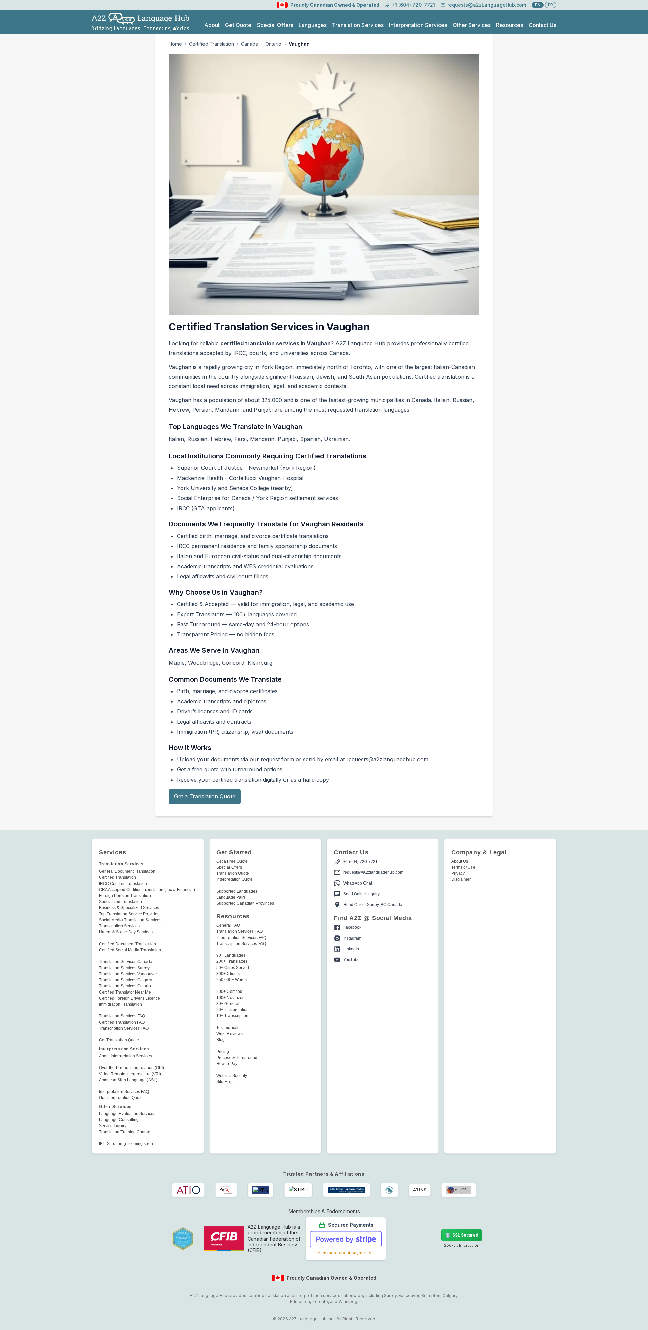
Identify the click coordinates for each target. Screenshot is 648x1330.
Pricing (222, 1051)
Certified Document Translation (127, 944)
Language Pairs (231, 897)
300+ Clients (228, 973)
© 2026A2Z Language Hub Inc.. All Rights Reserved (324, 1318)
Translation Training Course (124, 1132)
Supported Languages (237, 891)
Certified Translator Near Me (125, 992)
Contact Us (542, 25)
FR (550, 4)
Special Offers (275, 25)
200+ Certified (229, 991)
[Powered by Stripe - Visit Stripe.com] (346, 1239)
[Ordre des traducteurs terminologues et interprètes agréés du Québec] (458, 1190)
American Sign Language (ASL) (128, 1080)
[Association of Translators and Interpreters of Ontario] (188, 1190)
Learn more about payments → (345, 1252)
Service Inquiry (112, 1125)
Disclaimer (461, 879)
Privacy (458, 873)
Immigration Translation (120, 1004)
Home (175, 44)
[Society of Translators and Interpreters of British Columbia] (298, 1190)
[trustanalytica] (414, 1238)
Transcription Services (119, 926)
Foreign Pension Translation (125, 895)
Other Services (472, 25)
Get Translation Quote (119, 1040)
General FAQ (228, 925)
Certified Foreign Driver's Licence (129, 998)
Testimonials (227, 1027)
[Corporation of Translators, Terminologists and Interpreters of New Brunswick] (389, 1190)
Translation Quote (232, 873)
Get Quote (238, 25)
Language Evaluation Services (127, 1113)
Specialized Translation (120, 901)
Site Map (224, 1081)
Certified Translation (211, 44)
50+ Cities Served (232, 967)
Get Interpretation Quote (121, 1097)
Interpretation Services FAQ (124, 1091)
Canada (249, 44)
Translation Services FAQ (122, 1016)
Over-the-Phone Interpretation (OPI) (131, 1067)
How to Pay (226, 1063)
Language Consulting (119, 1119)
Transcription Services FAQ (123, 1028)
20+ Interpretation (232, 1009)
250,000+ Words (231, 979)
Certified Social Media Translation (130, 950)
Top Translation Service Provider (129, 914)
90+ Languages (230, 955)
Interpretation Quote (234, 879)
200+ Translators (231, 961)
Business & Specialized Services (129, 907)
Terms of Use (463, 867)
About (212, 25)
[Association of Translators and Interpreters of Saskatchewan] (260, 1190)
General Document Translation (127, 871)
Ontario (273, 44)
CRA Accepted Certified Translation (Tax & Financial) (147, 889)
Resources (509, 25)
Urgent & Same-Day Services (126, 932)
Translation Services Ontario (125, 986)
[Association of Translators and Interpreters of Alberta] (226, 1190)
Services (112, 852)
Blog (220, 1039)
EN (538, 4)
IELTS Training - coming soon (126, 1143)
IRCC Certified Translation (123, 883)
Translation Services (358, 25)
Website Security (231, 1075)
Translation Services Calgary (125, 980)
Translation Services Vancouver (128, 974)
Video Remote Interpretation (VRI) (130, 1073)
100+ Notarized (230, 997)
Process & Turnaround (237, 1057)
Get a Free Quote (232, 861)
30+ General (227, 1003)
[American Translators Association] (346, 1190)
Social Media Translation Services (130, 920)
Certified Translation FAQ (122, 1022)
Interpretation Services (418, 25)
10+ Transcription (232, 1015)
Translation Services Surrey (124, 968)
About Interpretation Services (125, 1056)
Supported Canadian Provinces (245, 903)
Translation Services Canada (125, 961)
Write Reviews (229, 1033)
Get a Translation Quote (204, 796)
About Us (459, 861)
